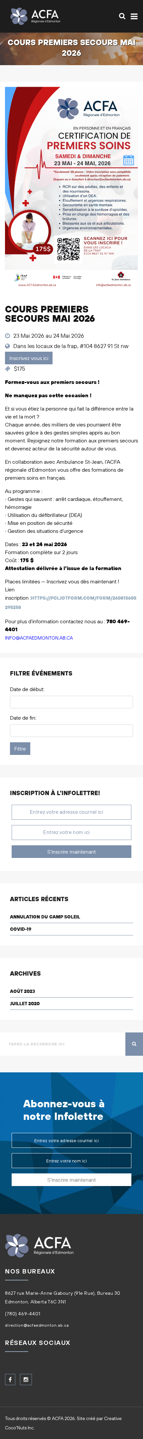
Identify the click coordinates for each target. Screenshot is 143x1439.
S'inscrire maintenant (71, 851)
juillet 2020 (25, 1004)
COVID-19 (20, 929)
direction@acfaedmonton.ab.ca (37, 1325)
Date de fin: (23, 717)
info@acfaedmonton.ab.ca (39, 638)
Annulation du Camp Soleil (45, 917)
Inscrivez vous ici (28, 358)
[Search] (122, 16)
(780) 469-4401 (23, 1314)
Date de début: (27, 689)
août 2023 (22, 991)
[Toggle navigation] (133, 16)
